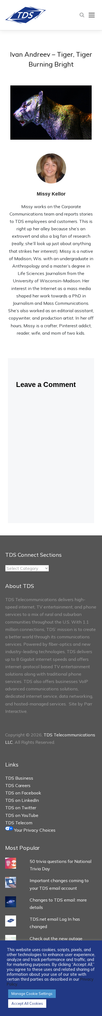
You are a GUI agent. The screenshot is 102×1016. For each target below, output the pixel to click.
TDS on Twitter (20, 807)
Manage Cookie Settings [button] (31, 993)
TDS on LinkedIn (22, 800)
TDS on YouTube (21, 815)
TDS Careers (17, 785)
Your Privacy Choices (34, 830)
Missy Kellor (51, 194)
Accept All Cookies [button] (27, 1003)
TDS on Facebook (23, 793)
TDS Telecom (18, 822)
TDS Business (19, 778)
